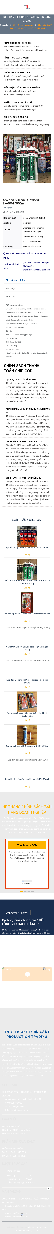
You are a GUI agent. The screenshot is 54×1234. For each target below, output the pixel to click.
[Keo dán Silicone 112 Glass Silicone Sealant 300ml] (27, 668)
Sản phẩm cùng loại (27, 519)
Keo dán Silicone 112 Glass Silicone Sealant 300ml (27, 681)
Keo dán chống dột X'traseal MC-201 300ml (27, 745)
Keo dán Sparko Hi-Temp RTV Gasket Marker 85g (27, 613)
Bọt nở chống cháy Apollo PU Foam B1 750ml (27, 547)
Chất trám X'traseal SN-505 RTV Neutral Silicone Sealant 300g (27, 582)
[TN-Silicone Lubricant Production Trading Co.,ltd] (27, 6)
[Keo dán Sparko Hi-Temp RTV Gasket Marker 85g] (27, 602)
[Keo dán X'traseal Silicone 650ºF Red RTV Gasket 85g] (27, 701)
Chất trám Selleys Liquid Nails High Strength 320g (27, 648)
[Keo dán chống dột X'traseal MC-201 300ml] (27, 735)
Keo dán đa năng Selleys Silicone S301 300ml (27, 779)
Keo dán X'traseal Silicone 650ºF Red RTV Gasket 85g (27, 714)
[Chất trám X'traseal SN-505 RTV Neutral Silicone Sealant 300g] (27, 569)
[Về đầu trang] (49, 1221)
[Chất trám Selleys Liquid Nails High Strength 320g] (27, 635)
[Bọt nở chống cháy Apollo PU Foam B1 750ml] (27, 536)
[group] (27, 158)
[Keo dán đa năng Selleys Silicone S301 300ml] (27, 768)
